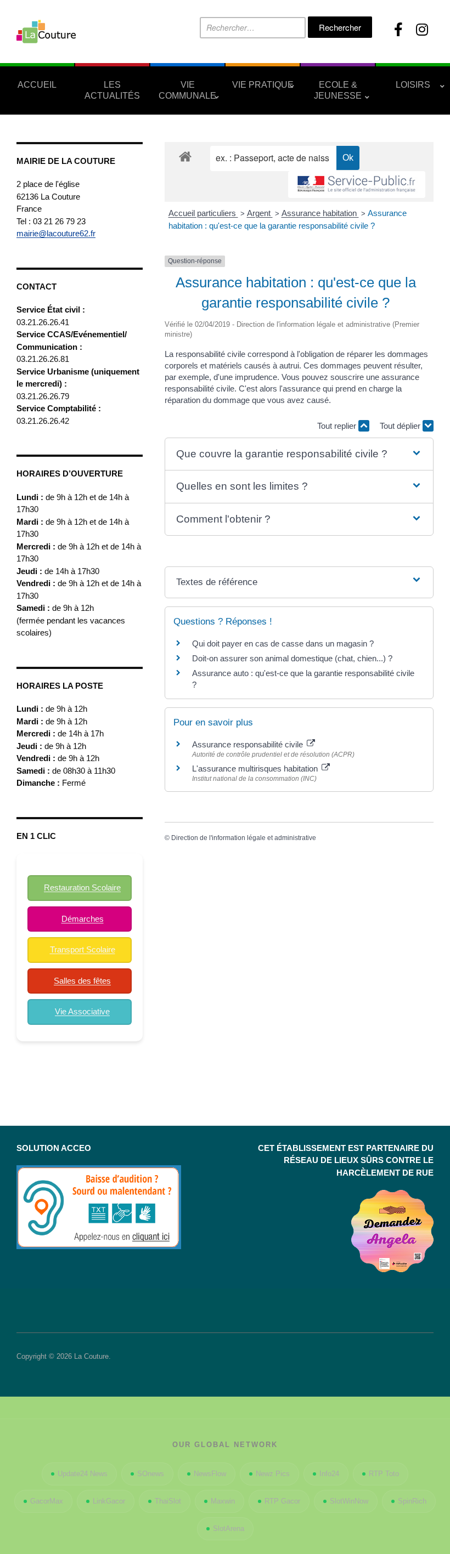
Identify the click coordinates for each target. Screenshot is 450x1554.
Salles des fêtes (82, 980)
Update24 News (83, 1474)
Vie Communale (187, 90)
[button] (299, 454)
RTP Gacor (282, 1501)
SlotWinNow (349, 1501)
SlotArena (228, 1528)
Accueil (37, 84)
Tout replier (337, 425)
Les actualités (112, 90)
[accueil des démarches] (185, 156)
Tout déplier (401, 425)
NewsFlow (210, 1474)
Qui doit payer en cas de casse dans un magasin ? (283, 643)
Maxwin (223, 1501)
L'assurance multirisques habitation (256, 768)
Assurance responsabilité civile (248, 744)
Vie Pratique (263, 84)
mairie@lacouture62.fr (55, 233)
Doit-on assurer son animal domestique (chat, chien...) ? (292, 658)
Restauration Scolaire (82, 887)
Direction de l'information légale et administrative (243, 838)
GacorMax (46, 1501)
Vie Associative (82, 1011)
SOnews (150, 1474)
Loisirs (413, 84)
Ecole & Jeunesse (338, 90)
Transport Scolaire (82, 949)
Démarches (82, 918)
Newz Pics (273, 1474)
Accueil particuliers (203, 213)
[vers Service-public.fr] (356, 184)
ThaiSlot (168, 1501)
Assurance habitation (320, 213)
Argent (260, 213)
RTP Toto (384, 1474)
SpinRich (412, 1501)
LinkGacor (109, 1501)
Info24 (329, 1474)
